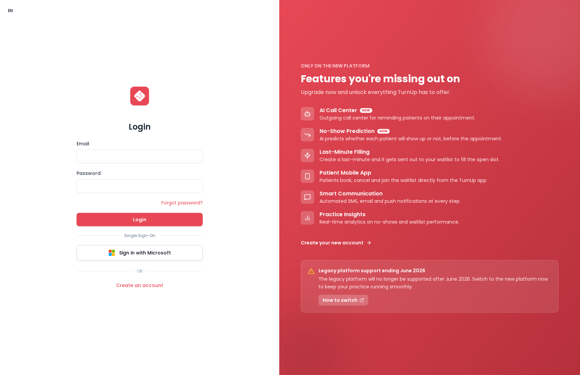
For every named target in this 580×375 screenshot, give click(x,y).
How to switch (340, 300)
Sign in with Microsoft (145, 252)
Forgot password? (182, 202)
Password (89, 173)
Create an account (139, 285)
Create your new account (332, 242)
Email (83, 143)
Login (139, 219)
